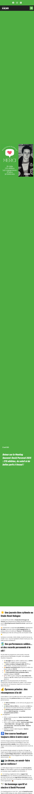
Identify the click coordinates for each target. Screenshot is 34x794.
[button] (31, 8)
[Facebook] (13, 3)
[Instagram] (17, 3)
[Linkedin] (21, 3)
